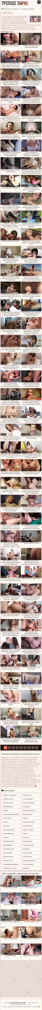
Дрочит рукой (27, 841)
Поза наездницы (28, 864)
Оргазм (25, 818)
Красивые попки (8, 849)
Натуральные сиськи (10, 868)
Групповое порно (9, 841)
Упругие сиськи (8, 799)
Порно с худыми (28, 830)
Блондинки (26, 807)
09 (36, 748)
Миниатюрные (8, 807)
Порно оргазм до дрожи (11, 814)
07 (29, 748)
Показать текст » (7, 32)
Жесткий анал (27, 857)
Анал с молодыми (29, 803)
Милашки (26, 837)
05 (21, 748)
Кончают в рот (8, 860)
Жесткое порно (8, 857)
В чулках (6, 837)
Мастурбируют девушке (11, 864)
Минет (5, 822)
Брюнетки (26, 849)
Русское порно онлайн (17, 1003)
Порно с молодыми (9, 795)
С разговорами (28, 799)
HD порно (6, 826)
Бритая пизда (27, 853)
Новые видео (7, 12)
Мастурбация (7, 845)
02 (9, 748)
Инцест (25, 833)
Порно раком (7, 853)
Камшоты (26, 868)
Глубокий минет (8, 833)
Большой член (28, 826)
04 (17, 748)
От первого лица (28, 845)
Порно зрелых (27, 814)
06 (25, 748)
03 (13, 748)
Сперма (5, 810)
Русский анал (27, 795)
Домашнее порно (29, 822)
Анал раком (7, 818)
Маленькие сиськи (29, 810)
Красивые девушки (29, 860)
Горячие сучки (8, 803)
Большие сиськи (8, 830)
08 (32, 748)
